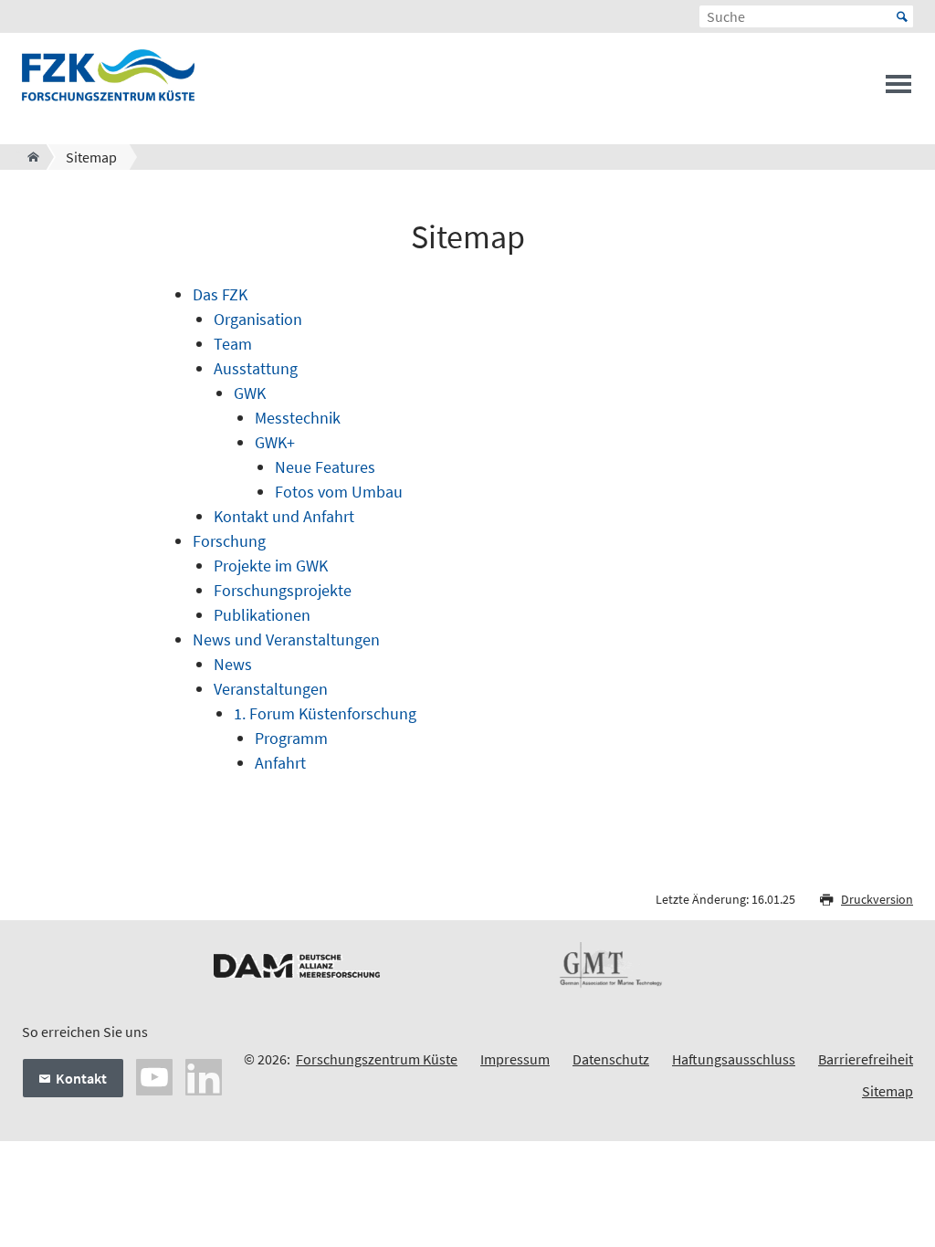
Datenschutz (611, 1059)
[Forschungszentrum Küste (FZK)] (28, 157)
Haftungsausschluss (733, 1059)
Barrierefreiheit (865, 1059)
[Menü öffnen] (898, 89)
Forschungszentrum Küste (376, 1059)
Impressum (515, 1059)
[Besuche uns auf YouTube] (154, 1075)
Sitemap (887, 1091)
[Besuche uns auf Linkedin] (203, 1075)
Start (902, 16)
